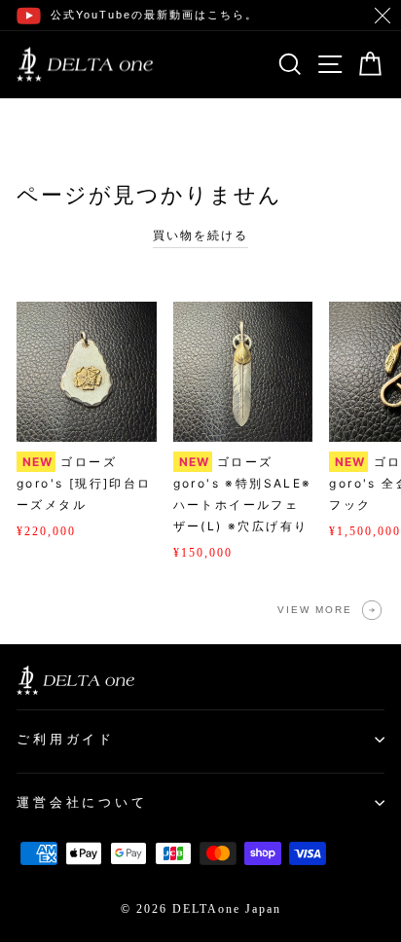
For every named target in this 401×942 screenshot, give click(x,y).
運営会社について (82, 802)
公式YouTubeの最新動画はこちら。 (154, 14)
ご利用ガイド (66, 739)
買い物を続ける (200, 235)
